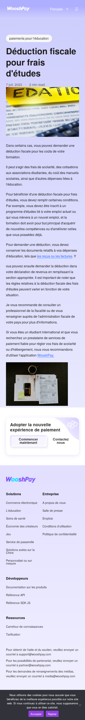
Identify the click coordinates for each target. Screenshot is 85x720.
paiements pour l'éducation (29, 38)
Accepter (36, 714)
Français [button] (56, 9)
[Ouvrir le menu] (76, 9)
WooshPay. (45, 355)
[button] (28, 441)
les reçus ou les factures (54, 256)
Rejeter (52, 714)
